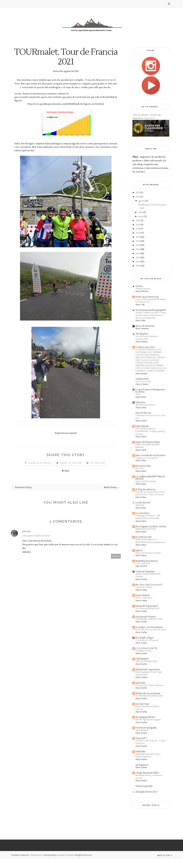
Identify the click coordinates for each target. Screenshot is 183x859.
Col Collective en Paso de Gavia (150, 629)
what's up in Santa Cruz (147, 296)
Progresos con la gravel (146, 458)
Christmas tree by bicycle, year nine (150, 416)
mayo (141, 216)
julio (140, 212)
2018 (138, 228)
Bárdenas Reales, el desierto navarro (149, 776)
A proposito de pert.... (146, 616)
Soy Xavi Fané (142, 704)
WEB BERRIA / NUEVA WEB (148, 619)
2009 (138, 265)
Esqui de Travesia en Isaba (148, 552)
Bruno (26, 531)
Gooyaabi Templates (65, 855)
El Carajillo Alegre (144, 637)
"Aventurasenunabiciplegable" (150, 310)
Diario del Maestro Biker (147, 442)
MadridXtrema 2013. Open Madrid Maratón (147, 755)
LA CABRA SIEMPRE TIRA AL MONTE (150, 477)
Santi (137, 394)
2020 (138, 220)
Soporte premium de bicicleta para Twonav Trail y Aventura (150, 493)
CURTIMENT (142, 659)
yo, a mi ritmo (142, 513)
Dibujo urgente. (143, 288)
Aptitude (139, 505)
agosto (141, 201)
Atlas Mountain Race (145, 404)
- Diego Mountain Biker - (147, 772)
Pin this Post (97, 463)
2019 (138, 224)
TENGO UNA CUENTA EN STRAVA (147, 575)
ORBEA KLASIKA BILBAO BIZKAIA (147, 446)
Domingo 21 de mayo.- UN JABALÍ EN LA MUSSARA (147, 517)
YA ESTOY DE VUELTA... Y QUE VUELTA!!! (150, 742)
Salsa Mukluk (141, 730)
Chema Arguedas (144, 786)
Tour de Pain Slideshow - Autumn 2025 (147, 337)
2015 (138, 241)
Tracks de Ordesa (143, 587)
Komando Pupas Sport (146, 606)
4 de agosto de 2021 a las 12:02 (35, 535)
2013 (138, 249)
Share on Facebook (39, 463)
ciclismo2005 (142, 379)
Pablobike (140, 751)
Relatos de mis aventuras (147, 693)
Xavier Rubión (142, 595)
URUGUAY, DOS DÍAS (145, 529)
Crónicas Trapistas (144, 571)
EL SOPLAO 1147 (143, 537)
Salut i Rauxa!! (142, 426)
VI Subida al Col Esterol (146, 640)
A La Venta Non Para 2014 (147, 608)
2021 (138, 196)
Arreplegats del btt (145, 717)
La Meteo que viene (145, 347)
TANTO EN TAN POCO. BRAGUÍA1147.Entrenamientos (150, 541)
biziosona (140, 402)
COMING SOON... (143, 650)
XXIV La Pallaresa (143, 597)
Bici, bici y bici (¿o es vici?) (148, 584)
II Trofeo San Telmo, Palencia (149, 685)
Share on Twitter (70, 463)
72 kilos (139, 286)
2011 (138, 257)
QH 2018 (139, 468)
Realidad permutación (146, 561)
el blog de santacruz (145, 489)
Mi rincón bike (143, 466)
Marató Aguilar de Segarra (148, 719)
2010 (138, 261)
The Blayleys (141, 334)
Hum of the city (143, 413)
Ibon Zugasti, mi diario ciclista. (150, 526)
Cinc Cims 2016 (142, 563)
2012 (138, 253)
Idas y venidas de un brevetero (150, 455)
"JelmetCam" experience (147, 669)
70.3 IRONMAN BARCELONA (149, 696)
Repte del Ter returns (145, 481)
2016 (138, 237)
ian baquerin (141, 765)
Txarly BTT (141, 738)
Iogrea (138, 550)
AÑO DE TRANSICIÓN (146, 661)
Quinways (140, 683)
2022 (138, 192)
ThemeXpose (35, 855)
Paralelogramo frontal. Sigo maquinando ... (148, 673)
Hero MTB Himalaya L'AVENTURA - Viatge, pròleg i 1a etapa (150, 431)
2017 (138, 233)
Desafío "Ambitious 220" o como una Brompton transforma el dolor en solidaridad (150, 315)
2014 (138, 245)
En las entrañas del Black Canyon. (147, 708)
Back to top (163, 855)
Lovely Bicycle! (142, 502)
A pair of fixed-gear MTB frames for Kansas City (150, 300)
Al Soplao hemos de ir (146, 791)
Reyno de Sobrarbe (145, 326)
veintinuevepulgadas (146, 727)
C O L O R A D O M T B (146, 648)
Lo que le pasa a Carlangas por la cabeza (150, 390)
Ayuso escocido (143, 381)
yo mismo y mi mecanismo (149, 627)
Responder (116, 556)
